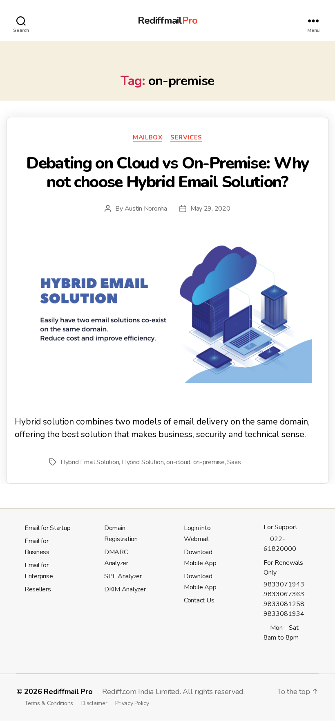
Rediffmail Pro (68, 691)
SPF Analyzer (123, 576)
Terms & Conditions (49, 703)
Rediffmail (167, 20)
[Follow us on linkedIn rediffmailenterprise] (274, 652)
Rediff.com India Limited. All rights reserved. (173, 691)
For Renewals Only (283, 567)
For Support (280, 527)
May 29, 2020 (210, 208)
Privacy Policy (132, 703)
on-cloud (178, 462)
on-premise (209, 462)
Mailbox (147, 138)
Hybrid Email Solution (89, 462)
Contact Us (199, 600)
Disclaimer (94, 703)
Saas (234, 462)
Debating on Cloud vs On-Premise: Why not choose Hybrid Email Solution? (167, 172)
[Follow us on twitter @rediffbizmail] (266, 652)
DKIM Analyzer (125, 589)
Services (186, 138)
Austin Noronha (146, 208)
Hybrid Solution (143, 462)
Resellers (38, 589)
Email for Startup (47, 527)
